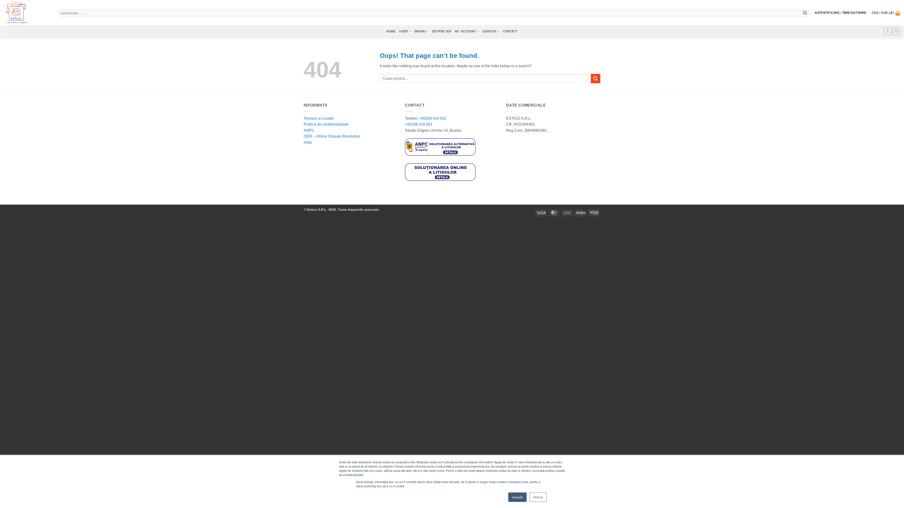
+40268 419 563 (418, 124)
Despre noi (442, 31)
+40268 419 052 (432, 118)
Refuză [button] (538, 497)
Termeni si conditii (319, 118)
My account (465, 31)
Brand (420, 31)
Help (308, 142)
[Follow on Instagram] (896, 31)
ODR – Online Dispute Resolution (332, 136)
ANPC (309, 130)
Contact (510, 31)
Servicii (489, 31)
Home (391, 31)
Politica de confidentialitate (326, 124)
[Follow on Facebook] (888, 31)
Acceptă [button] (517, 497)
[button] (886, 13)
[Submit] (805, 13)
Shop (403, 31)
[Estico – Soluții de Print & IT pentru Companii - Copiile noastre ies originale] (27, 12)
